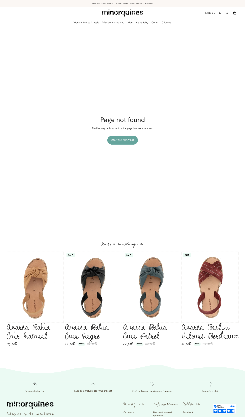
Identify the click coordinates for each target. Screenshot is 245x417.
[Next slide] (59, 287)
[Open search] (220, 13)
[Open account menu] (227, 13)
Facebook (188, 412)
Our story (129, 412)
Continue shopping (122, 140)
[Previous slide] (12, 287)
